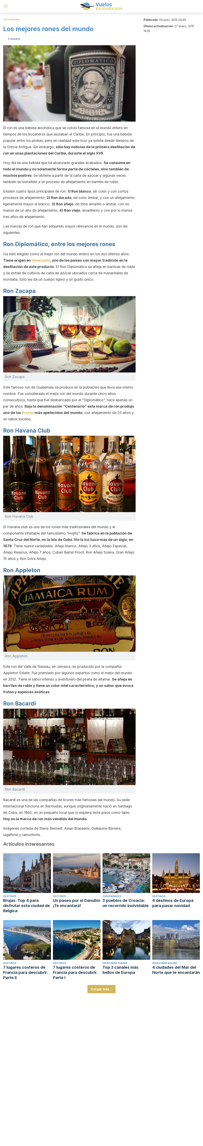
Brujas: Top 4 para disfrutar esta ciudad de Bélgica (26, 905)
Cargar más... (101, 989)
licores (28, 413)
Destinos (9, 896)
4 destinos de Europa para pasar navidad (172, 903)
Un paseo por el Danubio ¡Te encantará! (76, 903)
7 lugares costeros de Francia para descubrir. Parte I (75, 972)
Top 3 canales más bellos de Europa (120, 970)
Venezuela (41, 260)
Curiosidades (11, 19)
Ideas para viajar (114, 963)
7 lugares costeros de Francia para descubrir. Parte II (25, 972)
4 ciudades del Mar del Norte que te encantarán (176, 970)
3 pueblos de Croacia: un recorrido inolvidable (125, 903)
